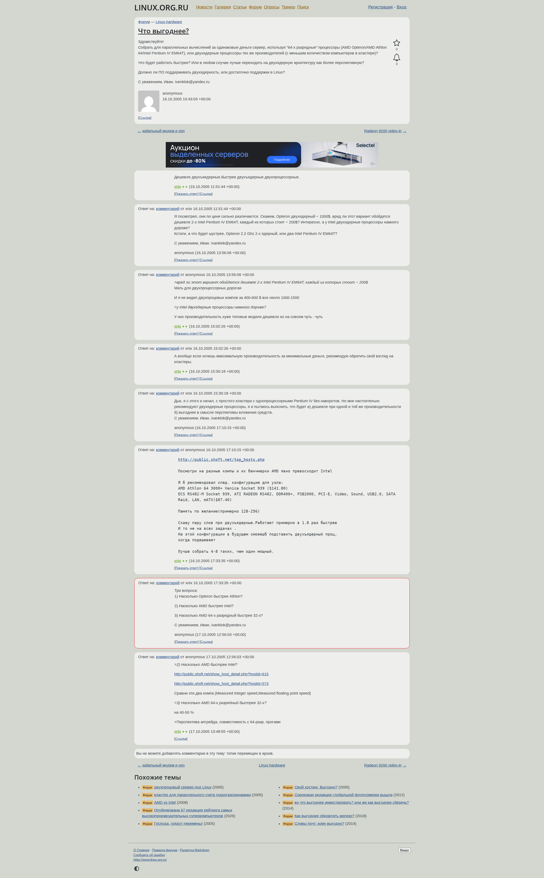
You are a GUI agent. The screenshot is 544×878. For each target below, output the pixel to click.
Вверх (404, 850)
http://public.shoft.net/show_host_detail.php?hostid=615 (221, 674)
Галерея (223, 7)
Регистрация (380, 7)
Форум (255, 7)
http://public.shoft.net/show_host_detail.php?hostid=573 (221, 684)
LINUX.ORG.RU (161, 7)
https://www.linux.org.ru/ (150, 859)
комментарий (167, 209)
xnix (177, 187)
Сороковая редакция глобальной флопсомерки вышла (343, 795)
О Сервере (141, 850)
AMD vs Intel (165, 802)
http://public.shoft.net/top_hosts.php (221, 459)
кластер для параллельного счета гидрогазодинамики (202, 795)
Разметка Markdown (194, 850)
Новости (204, 7)
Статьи (240, 7)
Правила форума (164, 850)
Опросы (271, 7)
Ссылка (144, 117)
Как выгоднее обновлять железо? (324, 816)
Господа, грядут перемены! (178, 823)
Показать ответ (186, 194)
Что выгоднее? (163, 30)
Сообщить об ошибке (149, 855)
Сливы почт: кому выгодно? (319, 823)
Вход (402, 7)
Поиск (303, 7)
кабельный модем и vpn (163, 131)
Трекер (288, 7)
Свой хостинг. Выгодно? (316, 787)
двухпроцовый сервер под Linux (182, 787)
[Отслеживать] (396, 57)
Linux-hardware (169, 22)
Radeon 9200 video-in (383, 131)
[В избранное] (396, 43)
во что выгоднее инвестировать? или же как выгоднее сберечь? (352, 802)
